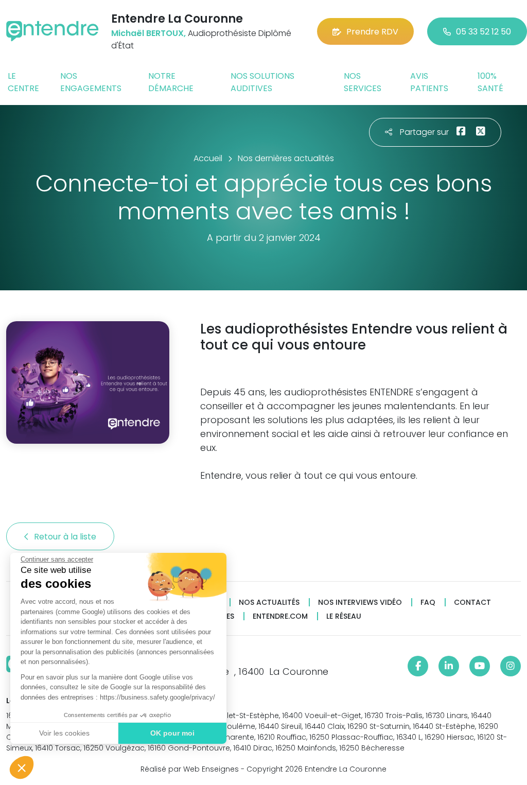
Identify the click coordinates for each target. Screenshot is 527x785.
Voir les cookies (64, 733)
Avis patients (429, 82)
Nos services (362, 82)
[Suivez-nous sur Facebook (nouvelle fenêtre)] (418, 666)
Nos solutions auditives (262, 82)
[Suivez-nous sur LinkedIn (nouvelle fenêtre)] (448, 666)
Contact (472, 602)
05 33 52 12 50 (483, 32)
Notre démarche (171, 82)
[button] (21, 767)
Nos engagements (90, 82)
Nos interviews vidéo (360, 602)
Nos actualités (269, 602)
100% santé (490, 82)
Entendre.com (280, 616)
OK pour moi (172, 733)
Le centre (23, 82)
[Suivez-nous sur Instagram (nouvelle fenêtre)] (510, 666)
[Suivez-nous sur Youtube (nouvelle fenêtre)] (479, 666)
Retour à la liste (66, 537)
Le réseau (343, 616)
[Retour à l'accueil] (52, 31)
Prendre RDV (372, 32)
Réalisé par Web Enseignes (189, 769)
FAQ (427, 602)
